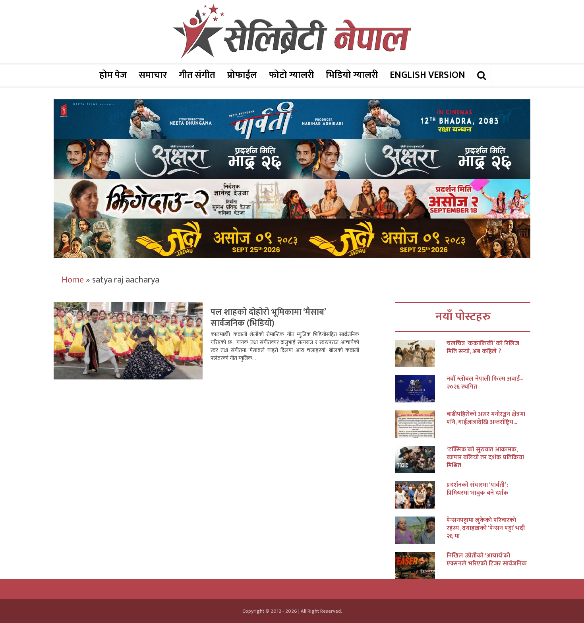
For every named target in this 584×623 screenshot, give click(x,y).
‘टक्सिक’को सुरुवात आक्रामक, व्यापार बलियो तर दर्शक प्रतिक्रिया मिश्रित (485, 458)
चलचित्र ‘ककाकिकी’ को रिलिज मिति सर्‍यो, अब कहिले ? (483, 348)
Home (73, 280)
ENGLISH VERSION (427, 75)
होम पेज (113, 75)
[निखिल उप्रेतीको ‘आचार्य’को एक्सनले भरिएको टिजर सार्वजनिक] (421, 565)
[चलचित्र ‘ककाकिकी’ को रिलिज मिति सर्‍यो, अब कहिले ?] (421, 353)
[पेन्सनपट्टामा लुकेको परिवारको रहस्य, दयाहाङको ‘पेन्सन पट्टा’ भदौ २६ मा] (421, 530)
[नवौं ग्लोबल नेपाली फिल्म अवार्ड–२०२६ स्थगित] (421, 388)
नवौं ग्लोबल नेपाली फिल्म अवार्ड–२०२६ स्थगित (485, 383)
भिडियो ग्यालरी (352, 75)
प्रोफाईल (242, 75)
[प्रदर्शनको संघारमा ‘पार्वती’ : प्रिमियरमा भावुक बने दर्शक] (421, 495)
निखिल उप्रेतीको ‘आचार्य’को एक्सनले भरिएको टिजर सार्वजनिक (487, 560)
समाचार (153, 75)
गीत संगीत (197, 75)
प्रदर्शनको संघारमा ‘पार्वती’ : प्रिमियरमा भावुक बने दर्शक (478, 489)
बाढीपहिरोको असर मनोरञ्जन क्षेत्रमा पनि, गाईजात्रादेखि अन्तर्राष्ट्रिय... (486, 418)
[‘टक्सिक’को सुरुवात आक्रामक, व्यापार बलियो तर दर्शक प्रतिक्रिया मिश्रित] (421, 459)
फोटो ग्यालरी (291, 75)
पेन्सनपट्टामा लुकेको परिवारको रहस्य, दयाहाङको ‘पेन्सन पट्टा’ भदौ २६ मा (486, 528)
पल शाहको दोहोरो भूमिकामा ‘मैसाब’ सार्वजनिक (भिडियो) (268, 318)
